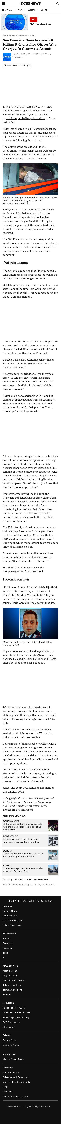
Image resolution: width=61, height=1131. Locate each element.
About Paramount (11, 1072)
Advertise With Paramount (16, 1077)
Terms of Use (9, 1054)
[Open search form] (57, 3)
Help (5, 1087)
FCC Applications (11, 1022)
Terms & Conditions (12, 990)
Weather (32, 10)
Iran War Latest (10, 916)
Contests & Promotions (14, 980)
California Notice (11, 1045)
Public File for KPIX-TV (14, 1008)
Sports (44, 10)
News (21, 10)
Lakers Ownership (12, 925)
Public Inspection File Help (16, 1017)
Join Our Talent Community (16, 1082)
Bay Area (7, 10)
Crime (28, 879)
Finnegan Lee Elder (14, 114)
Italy (10, 879)
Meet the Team (10, 971)
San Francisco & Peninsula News (19, 36)
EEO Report (8, 1027)
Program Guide (10, 975)
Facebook (8, 943)
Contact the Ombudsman (15, 1096)
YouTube (7, 938)
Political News (10, 911)
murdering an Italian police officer (25, 118)
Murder (18, 879)
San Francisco (40, 879)
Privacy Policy (9, 1040)
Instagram (7, 948)
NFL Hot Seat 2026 (12, 920)
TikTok (6, 953)
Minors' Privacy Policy (13, 1059)
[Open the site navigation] (11, 3)
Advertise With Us (12, 985)
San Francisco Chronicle (21, 158)
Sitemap (7, 994)
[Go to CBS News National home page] (30, 3)
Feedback (8, 1091)
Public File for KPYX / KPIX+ (16, 1012)
